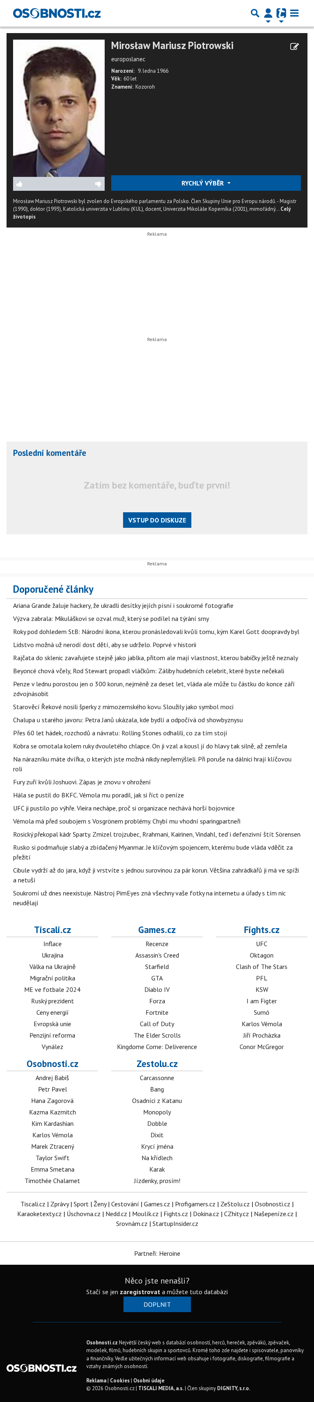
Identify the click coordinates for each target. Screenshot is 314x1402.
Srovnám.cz (132, 1223)
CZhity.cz (236, 1214)
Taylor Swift (53, 1158)
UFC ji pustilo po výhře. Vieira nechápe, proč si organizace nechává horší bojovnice (124, 808)
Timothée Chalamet (52, 1181)
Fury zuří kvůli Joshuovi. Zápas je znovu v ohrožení (82, 782)
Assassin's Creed (157, 955)
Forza (157, 1001)
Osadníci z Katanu (157, 1100)
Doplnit (157, 1304)
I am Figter (262, 1001)
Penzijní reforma (52, 1035)
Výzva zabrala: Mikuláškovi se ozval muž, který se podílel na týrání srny (111, 618)
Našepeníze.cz (274, 1214)
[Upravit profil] (294, 47)
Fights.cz (262, 929)
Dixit (157, 1135)
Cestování (125, 1204)
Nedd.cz (116, 1214)
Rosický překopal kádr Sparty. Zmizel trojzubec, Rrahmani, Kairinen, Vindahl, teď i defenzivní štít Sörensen (157, 834)
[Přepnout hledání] (255, 13)
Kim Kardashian (52, 1123)
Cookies (120, 1380)
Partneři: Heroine (157, 1253)
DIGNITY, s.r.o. (233, 1388)
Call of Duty (157, 1024)
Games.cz (157, 929)
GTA (157, 978)
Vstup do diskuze (157, 520)
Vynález (52, 1047)
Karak (157, 1169)
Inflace (52, 944)
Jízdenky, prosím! (157, 1181)
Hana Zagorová (52, 1100)
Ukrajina (52, 955)
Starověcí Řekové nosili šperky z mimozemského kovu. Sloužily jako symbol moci (123, 707)
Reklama (96, 1380)
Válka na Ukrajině (52, 966)
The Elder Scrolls (157, 1035)
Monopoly (157, 1112)
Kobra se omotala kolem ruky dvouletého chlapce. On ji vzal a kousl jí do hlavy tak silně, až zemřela (150, 746)
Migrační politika (52, 978)
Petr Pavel (52, 1089)
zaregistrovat (140, 1292)
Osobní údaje (148, 1380)
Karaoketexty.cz (39, 1214)
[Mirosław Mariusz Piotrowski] (59, 107)
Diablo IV (157, 989)
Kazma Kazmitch (52, 1112)
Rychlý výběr (203, 183)
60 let (130, 78)
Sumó (261, 1012)
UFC (261, 944)
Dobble (157, 1123)
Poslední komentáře (49, 452)
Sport (81, 1204)
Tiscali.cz (52, 929)
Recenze (157, 944)
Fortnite (157, 1012)
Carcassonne (157, 1078)
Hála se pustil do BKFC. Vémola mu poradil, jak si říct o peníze (98, 795)
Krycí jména (157, 1146)
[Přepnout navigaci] (268, 13)
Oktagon (262, 955)
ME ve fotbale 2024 (52, 989)
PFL (261, 978)
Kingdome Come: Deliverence (157, 1047)
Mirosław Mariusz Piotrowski (172, 45)
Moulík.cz (145, 1214)
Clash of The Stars (261, 966)
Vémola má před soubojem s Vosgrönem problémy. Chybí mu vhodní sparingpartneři (126, 821)
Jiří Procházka (261, 1035)
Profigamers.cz (195, 1204)
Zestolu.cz (157, 1063)
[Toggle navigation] (294, 13)
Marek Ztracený (52, 1146)
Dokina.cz (206, 1214)
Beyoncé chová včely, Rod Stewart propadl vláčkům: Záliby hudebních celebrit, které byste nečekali (148, 671)
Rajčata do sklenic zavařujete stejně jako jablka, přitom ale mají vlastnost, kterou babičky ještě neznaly (155, 658)
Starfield (157, 966)
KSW (262, 989)
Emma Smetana (52, 1169)
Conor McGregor (262, 1047)
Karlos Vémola (262, 1024)
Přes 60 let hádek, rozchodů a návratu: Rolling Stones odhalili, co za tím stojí (120, 733)
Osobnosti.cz (52, 1063)
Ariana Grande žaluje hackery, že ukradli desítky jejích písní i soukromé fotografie (123, 605)
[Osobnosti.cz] (57, 13)
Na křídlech (157, 1158)
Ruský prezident (52, 1001)
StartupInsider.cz (175, 1223)
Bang (157, 1089)
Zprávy (59, 1204)
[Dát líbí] (36, 184)
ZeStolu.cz (235, 1204)
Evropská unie (52, 1024)
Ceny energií (52, 1012)
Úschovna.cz (84, 1214)
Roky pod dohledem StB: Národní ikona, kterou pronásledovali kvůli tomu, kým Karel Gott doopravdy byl (156, 631)
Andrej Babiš (52, 1078)
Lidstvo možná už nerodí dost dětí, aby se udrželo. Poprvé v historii (104, 645)
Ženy (100, 1204)
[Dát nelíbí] (82, 184)
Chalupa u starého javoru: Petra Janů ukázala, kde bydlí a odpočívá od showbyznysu (128, 720)
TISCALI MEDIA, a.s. (161, 1388)
